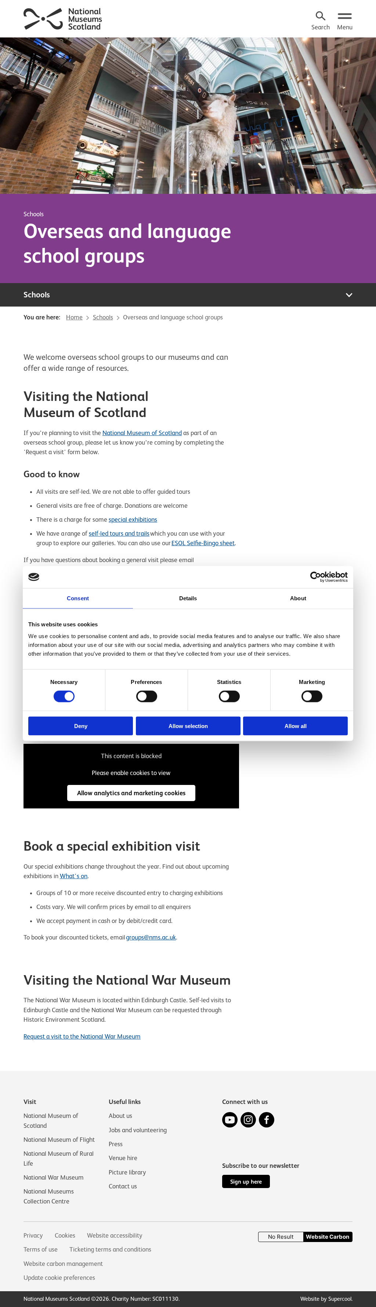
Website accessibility (114, 1235)
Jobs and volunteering (138, 1130)
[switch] (146, 696)
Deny (80, 726)
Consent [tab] (78, 598)
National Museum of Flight (59, 1139)
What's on (73, 876)
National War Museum (54, 1177)
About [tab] (298, 598)
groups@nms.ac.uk (151, 937)
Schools (34, 214)
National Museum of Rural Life (59, 1158)
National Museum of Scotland (142, 433)
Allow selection (188, 726)
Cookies (65, 1235)
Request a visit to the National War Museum (82, 1036)
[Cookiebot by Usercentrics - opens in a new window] (315, 577)
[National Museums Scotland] (63, 18)
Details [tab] (188, 598)
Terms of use (41, 1249)
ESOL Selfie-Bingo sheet (203, 543)
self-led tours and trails (119, 533)
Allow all (296, 726)
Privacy (33, 1235)
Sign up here (246, 1182)
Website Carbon (327, 1236)
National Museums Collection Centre (49, 1196)
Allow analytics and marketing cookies (131, 793)
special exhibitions (133, 519)
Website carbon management (63, 1263)
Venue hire (123, 1158)
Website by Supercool (325, 1299)
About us (120, 1115)
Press (116, 1144)
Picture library (127, 1172)
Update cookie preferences (59, 1277)
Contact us (123, 1186)
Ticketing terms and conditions (110, 1249)
